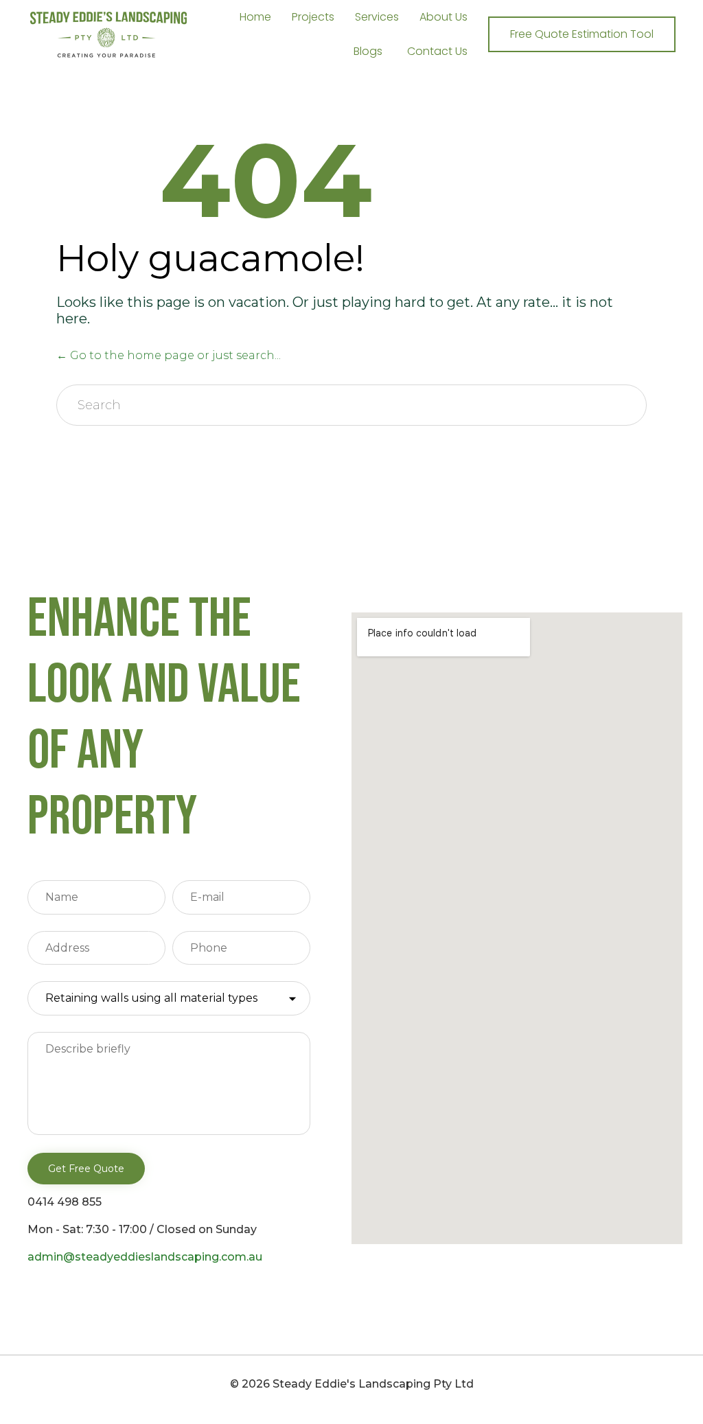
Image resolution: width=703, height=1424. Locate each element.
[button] (582, 34)
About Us (443, 17)
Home (255, 17)
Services (377, 17)
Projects (313, 17)
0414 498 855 (64, 1201)
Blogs (368, 51)
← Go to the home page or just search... (168, 355)
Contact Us (437, 51)
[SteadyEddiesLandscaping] (108, 34)
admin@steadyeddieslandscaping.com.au (144, 1256)
